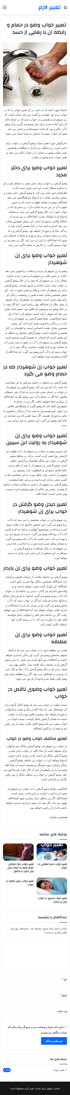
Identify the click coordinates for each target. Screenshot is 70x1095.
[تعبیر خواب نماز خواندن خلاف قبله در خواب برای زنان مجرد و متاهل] (18, 852)
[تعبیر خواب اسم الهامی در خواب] (52, 852)
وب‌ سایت (62, 1011)
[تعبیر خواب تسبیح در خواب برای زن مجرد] (52, 886)
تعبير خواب (59, 1069)
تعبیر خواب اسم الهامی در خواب (52, 866)
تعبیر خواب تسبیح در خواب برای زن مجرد (52, 900)
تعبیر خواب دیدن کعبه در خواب (20, 883)
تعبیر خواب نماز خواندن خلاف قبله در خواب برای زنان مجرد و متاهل (20, 868)
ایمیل (63, 995)
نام (64, 979)
